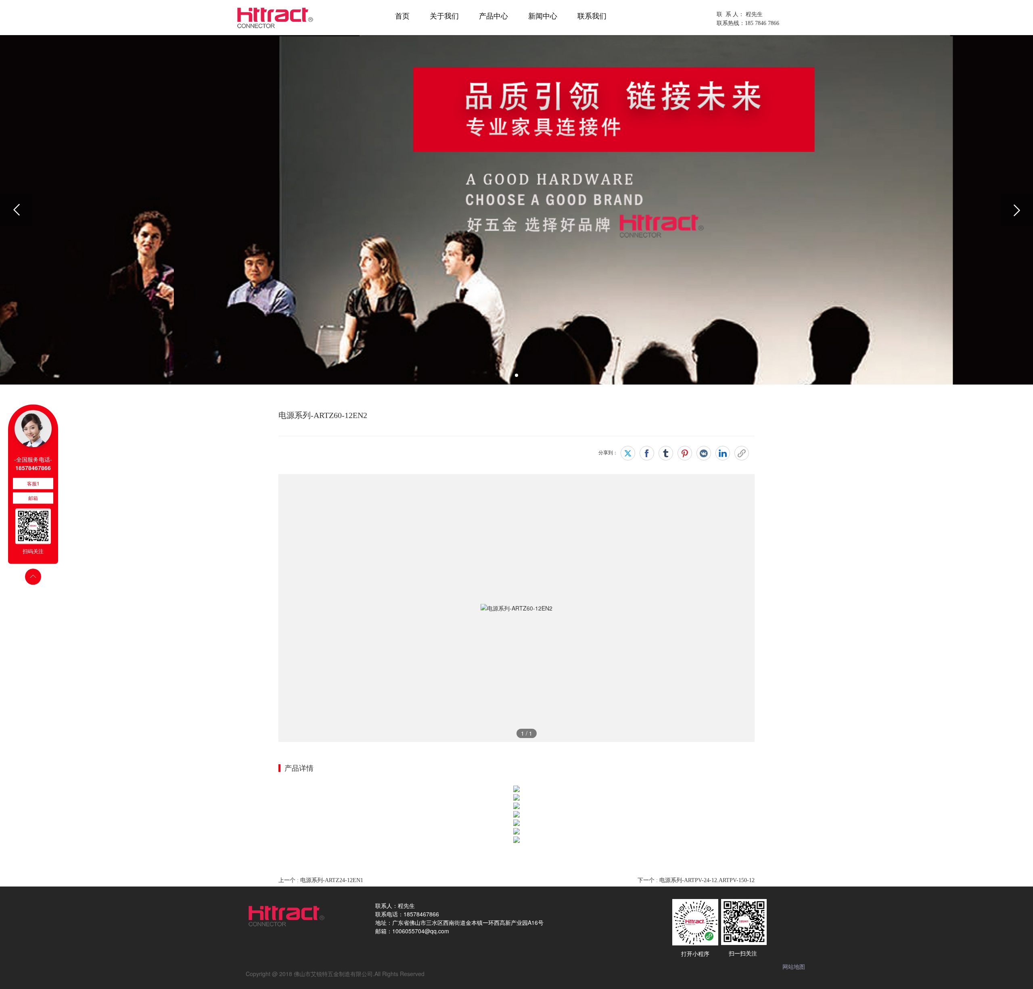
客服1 (33, 483)
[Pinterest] (685, 453)
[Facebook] (647, 453)
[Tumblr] (666, 453)
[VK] (703, 453)
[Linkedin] (722, 453)
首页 (402, 16)
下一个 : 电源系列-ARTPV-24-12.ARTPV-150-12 (696, 880)
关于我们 (444, 16)
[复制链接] (741, 453)
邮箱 (33, 497)
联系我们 (591, 16)
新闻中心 (542, 16)
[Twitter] (628, 453)
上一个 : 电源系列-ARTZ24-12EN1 (320, 880)
